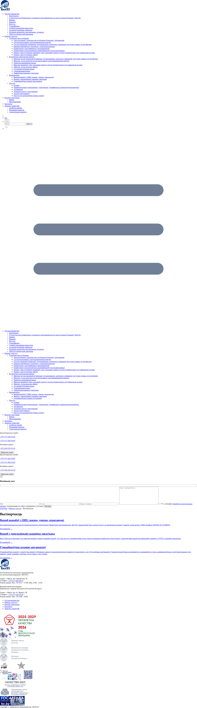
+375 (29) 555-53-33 (7, 448)
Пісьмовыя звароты (16, 110)
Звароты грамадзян (12, 106)
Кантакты (8, 104)
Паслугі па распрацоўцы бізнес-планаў (29, 96)
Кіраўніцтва (13, 16)
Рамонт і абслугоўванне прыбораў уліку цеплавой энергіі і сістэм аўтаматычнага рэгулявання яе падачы (54, 53)
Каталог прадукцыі (12, 98)
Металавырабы (15, 102)
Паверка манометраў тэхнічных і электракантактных (34, 47)
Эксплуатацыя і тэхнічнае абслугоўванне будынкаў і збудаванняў (39, 40)
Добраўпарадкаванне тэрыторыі (26, 73)
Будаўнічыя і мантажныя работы (21, 57)
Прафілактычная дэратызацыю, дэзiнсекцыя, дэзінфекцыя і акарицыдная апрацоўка (46, 87)
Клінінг (17, 85)
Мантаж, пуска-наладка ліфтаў (26, 67)
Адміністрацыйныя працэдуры (21, 28)
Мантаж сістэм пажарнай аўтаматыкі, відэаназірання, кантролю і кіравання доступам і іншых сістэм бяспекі (56, 59)
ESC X (29, 124)
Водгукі (12, 24)
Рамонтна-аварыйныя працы (25, 63)
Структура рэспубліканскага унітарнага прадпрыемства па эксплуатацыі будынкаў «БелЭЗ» (45, 18)
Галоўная (3, 508)
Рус (6, 118)
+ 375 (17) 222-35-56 (15, 594)
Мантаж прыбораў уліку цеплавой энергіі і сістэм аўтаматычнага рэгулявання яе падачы (48, 65)
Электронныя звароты (17, 112)
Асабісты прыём (15, 108)
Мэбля (11, 100)
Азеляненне (18, 89)
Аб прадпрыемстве (12, 14)
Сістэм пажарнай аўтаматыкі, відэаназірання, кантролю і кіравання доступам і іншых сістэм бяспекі (53, 44)
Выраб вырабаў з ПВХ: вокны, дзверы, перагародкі (34, 77)
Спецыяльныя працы (22, 71)
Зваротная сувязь (7, 452)
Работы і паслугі (11, 36)
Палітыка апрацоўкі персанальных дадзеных (26, 32)
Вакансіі (12, 22)
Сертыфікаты (14, 26)
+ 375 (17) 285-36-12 (15, 581)
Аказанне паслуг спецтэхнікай (26, 92)
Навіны (12, 20)
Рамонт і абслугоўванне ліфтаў (26, 55)
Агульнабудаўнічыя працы (24, 69)
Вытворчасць (14, 75)
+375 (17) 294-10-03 (7, 441)
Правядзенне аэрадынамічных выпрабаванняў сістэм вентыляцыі (39, 51)
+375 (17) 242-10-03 (7, 437)
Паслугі (12, 83)
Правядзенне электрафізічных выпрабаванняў (31, 49)
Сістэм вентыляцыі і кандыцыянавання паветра (32, 42)
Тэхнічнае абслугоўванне (19, 38)
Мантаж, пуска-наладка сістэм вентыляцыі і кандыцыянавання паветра (41, 61)
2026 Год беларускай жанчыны (21, 34)
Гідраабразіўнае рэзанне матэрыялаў (28, 81)
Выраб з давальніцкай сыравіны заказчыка (30, 79)
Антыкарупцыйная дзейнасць (20, 30)
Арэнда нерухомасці (22, 94)
